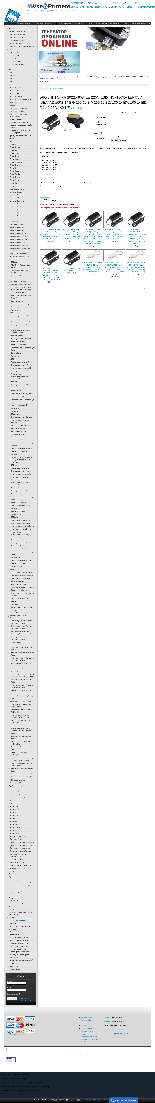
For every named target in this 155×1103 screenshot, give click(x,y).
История (52, 1100)
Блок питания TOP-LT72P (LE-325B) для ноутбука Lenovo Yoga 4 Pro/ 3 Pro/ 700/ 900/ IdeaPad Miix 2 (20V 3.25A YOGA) (114, 234)
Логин (9, 981)
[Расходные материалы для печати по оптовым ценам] (48, 5)
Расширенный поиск (57, 88)
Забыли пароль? (24, 998)
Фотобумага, (112, 6)
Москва (106, 1017)
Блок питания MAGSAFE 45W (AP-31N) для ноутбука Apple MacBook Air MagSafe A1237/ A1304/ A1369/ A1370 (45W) (93, 267)
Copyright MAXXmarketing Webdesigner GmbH (138, 288)
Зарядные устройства (69, 77)
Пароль (9, 987)
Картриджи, (138, 6)
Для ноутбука (57, 77)
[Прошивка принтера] (9, 1010)
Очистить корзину (96, 1099)
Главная (49, 77)
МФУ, (74, 6)
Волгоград (107, 1021)
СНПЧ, (81, 6)
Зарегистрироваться (25, 1000)
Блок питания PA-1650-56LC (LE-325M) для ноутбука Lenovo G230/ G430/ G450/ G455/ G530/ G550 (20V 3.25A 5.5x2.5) (71, 234)
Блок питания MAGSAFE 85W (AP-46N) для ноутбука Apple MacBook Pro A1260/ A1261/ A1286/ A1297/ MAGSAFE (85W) (135, 267)
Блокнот (62, 1100)
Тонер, (125, 6)
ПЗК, (87, 6)
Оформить (88, 1099)
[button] (123, 1100)
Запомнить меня (12, 994)
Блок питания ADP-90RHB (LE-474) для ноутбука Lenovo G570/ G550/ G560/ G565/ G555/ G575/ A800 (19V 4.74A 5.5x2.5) (50, 234)
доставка (100, 120)
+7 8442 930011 (40, 1100)
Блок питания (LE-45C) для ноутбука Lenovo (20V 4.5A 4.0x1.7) (71, 270)
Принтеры (78, 3)
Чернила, (96, 6)
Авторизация (108, 1100)
